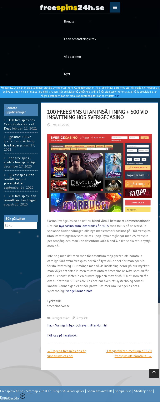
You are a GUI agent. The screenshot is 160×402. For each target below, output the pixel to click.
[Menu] (115, 7)
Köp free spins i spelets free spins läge (19, 160)
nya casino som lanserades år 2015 (84, 226)
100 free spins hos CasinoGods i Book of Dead (19, 124)
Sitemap (32, 391)
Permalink (82, 318)
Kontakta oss (9, 397)
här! (117, 95)
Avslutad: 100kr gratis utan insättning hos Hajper (19, 141)
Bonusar (70, 21)
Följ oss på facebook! (62, 335)
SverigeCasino (60, 318)
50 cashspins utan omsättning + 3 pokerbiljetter (19, 179)
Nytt (67, 74)
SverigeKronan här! (78, 291)
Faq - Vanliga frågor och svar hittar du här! (77, 325)
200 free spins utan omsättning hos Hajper (20, 198)
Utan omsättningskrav (80, 39)
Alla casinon (72, 56)
